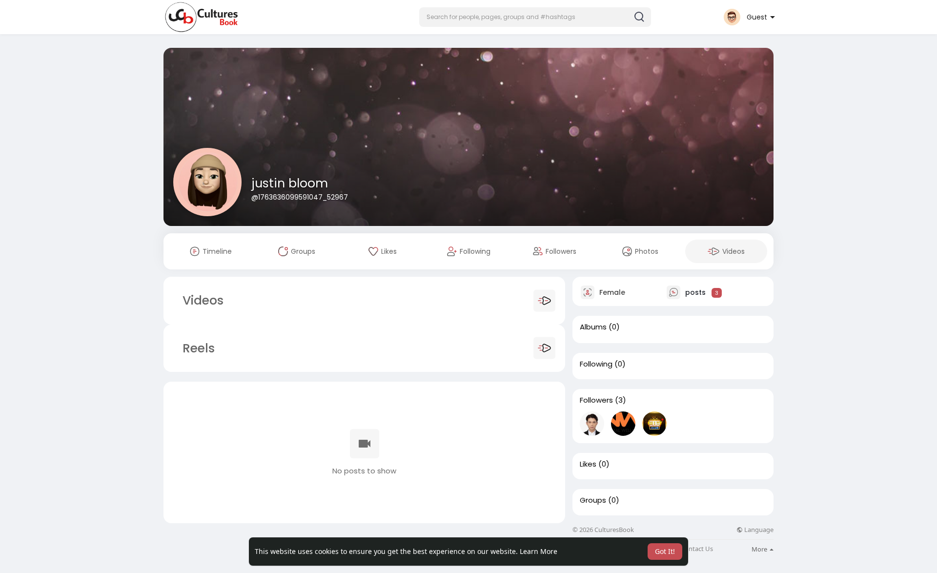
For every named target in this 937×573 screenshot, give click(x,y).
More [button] (760, 549)
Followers (596, 400)
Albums (593, 327)
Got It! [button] (665, 551)
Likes (588, 464)
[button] (535, 17)
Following (596, 364)
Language (758, 530)
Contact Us (697, 549)
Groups (593, 500)
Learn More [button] (538, 551)
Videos (203, 300)
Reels (197, 348)
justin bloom (289, 183)
